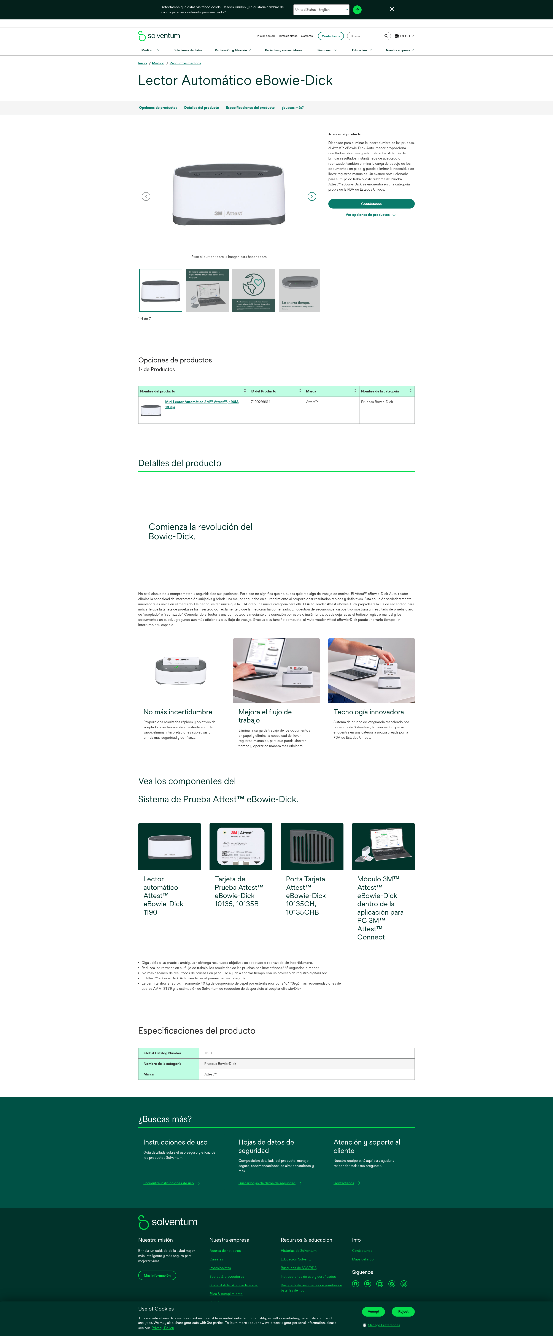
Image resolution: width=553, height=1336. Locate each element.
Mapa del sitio (363, 1259)
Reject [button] (403, 1311)
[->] (357, 9)
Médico (158, 63)
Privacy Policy (163, 1328)
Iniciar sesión (266, 36)
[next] (312, 196)
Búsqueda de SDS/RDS (298, 1268)
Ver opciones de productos (368, 215)
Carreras (307, 36)
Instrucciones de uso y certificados (308, 1276)
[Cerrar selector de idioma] (392, 9)
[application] (229, 192)
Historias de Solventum (299, 1251)
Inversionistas (287, 36)
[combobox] (369, 36)
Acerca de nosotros (225, 1251)
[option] (229, 196)
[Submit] (386, 36)
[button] (381, 1325)
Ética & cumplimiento (226, 1294)
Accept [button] (373, 1311)
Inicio (142, 63)
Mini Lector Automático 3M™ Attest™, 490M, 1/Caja (202, 404)
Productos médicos (185, 63)
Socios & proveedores (227, 1276)
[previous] (146, 196)
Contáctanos (362, 1251)
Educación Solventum (298, 1259)
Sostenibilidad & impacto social (234, 1285)
